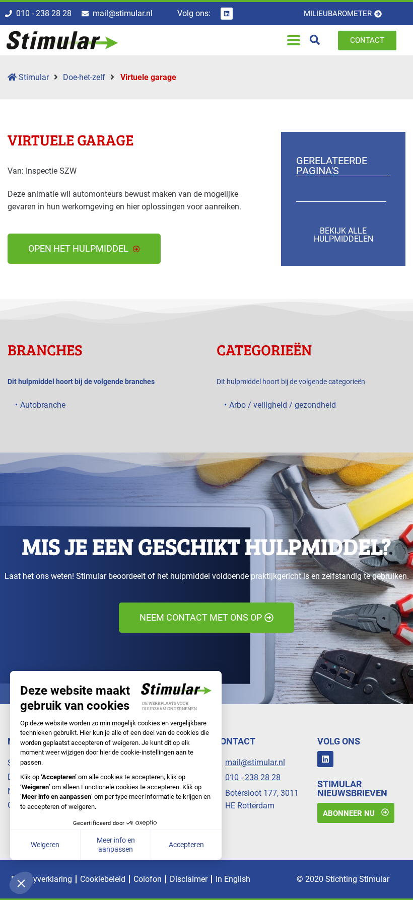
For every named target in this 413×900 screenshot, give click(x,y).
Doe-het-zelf (84, 77)
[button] (293, 40)
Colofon (147, 879)
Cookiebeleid (102, 879)
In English (233, 879)
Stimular (33, 77)
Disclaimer (189, 879)
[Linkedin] (227, 14)
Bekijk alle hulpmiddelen (343, 235)
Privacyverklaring (41, 879)
